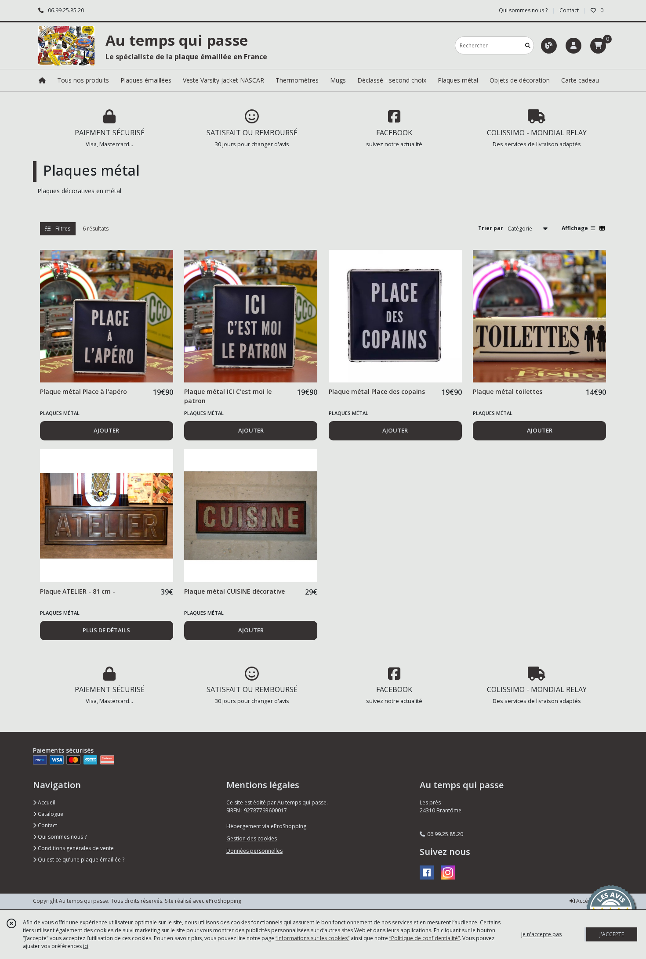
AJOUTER (106, 430)
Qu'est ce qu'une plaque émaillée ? (80, 859)
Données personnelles (254, 850)
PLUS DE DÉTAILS (106, 630)
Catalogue (49, 814)
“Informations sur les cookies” (312, 938)
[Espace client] (573, 45)
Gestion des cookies (251, 838)
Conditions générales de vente (75, 848)
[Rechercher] (527, 45)
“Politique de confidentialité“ (424, 938)
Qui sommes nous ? (61, 836)
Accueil (45, 802)
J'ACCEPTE (611, 934)
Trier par (490, 228)
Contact (569, 10)
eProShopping (223, 901)
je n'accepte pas (541, 934)
